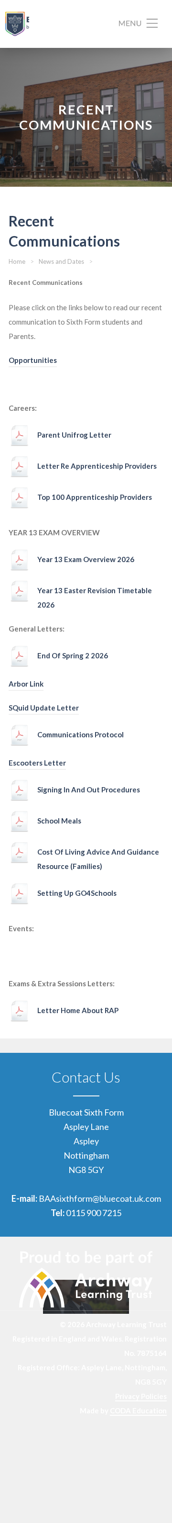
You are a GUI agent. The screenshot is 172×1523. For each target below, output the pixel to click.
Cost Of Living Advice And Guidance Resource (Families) (98, 858)
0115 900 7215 (93, 1212)
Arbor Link (26, 683)
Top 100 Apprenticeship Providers (94, 497)
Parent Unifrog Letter (74, 434)
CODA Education (138, 1410)
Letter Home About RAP (77, 1010)
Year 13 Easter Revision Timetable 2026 (94, 597)
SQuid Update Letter (44, 707)
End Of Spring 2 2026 (72, 655)
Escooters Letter (37, 762)
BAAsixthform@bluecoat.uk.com (100, 1198)
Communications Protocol (80, 734)
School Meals (59, 820)
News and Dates (61, 261)
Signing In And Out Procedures (88, 789)
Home (17, 261)
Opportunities (33, 360)
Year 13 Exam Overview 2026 (85, 559)
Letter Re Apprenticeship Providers (97, 466)
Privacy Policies (141, 1396)
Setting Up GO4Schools (77, 893)
